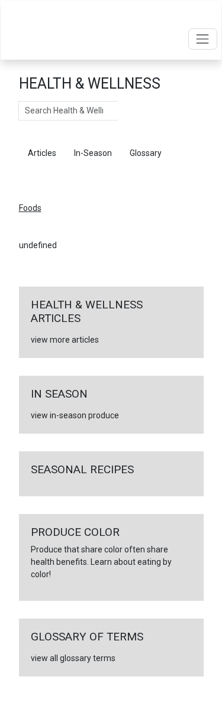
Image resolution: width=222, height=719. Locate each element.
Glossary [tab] (146, 153)
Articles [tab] (42, 153)
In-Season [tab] (93, 153)
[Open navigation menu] (202, 38)
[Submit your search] (130, 111)
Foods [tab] (39, 177)
